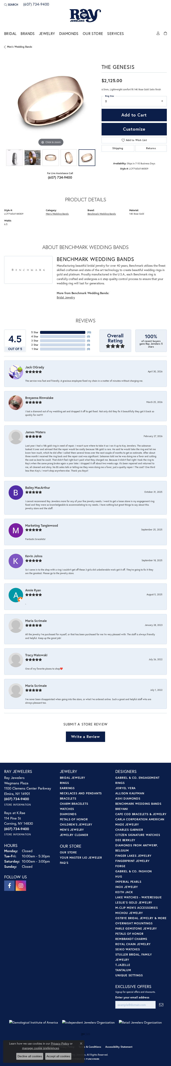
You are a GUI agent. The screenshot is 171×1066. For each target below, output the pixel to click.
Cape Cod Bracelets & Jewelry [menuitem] (140, 814)
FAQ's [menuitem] (64, 863)
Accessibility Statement (118, 1046)
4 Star (34, 336)
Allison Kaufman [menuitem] (129, 793)
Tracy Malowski (36, 655)
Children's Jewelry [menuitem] (76, 824)
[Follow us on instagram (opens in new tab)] (21, 885)
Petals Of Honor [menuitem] (129, 934)
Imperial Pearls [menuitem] (128, 882)
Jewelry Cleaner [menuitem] (74, 835)
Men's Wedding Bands (19, 46)
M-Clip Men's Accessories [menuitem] (136, 908)
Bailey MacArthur (37, 487)
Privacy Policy (60, 1043)
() (89, 332)
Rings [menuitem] (64, 783)
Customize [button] (134, 129)
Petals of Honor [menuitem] (74, 819)
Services (115, 33)
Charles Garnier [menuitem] (129, 830)
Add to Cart (134, 115)
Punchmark (92, 1059)
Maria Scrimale (36, 621)
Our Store (93, 33)
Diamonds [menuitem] (68, 814)
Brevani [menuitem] (121, 809)
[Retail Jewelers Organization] (140, 1022)
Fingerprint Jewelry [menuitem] (132, 861)
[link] (35, 4)
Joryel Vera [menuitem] (125, 788)
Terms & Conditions (90, 1046)
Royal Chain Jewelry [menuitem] (133, 944)
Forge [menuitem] (120, 866)
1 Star (35, 348)
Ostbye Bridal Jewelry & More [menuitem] (140, 918)
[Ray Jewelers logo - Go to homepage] (85, 16)
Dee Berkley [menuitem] (125, 840)
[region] (50, 100)
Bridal (10, 33)
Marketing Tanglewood (41, 525)
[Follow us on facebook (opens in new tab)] (9, 885)
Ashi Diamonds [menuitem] (127, 798)
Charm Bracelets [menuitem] (74, 804)
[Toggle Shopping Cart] (165, 33)
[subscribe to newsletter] (161, 1005)
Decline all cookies (30, 1056)
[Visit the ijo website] (85, 1034)
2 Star (34, 344)
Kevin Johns (33, 556)
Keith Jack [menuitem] (124, 892)
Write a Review (85, 736)
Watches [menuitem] (67, 809)
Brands (28, 33)
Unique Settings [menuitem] (129, 975)
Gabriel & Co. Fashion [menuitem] (133, 871)
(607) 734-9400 (60, 177)
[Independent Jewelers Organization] (88, 1022)
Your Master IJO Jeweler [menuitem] (81, 857)
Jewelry (47, 33)
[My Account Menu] (158, 33)
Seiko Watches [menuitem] (127, 949)
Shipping (117, 148)
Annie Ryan (33, 590)
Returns (151, 148)
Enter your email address (132, 997)
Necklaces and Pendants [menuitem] (81, 793)
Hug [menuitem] (118, 876)
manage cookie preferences (40, 1048)
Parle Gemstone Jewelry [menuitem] (136, 928)
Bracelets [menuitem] (68, 798)
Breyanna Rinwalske (39, 398)
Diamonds (69, 33)
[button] (11, 4)
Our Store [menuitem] (68, 852)
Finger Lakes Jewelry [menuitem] (133, 856)
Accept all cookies (58, 1056)
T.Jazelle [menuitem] (122, 965)
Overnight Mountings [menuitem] (133, 923)
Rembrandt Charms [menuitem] (131, 939)
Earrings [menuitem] (67, 788)
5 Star (34, 332)
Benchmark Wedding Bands (102, 213)
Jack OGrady (34, 367)
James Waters (35, 432)
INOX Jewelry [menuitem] (126, 887)
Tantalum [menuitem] (123, 970)
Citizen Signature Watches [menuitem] (137, 835)
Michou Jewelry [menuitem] (129, 913)
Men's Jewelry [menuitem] (72, 830)
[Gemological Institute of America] (33, 1022)
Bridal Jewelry (66, 297)
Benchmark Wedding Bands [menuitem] (138, 804)
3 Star (34, 340)
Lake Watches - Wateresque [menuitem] (138, 897)
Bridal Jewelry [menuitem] (72, 778)
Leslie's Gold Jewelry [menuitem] (133, 902)
